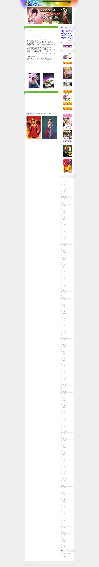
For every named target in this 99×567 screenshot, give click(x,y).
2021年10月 (64, 313)
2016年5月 (64, 464)
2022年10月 (64, 285)
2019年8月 (64, 372)
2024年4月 (64, 243)
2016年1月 (64, 473)
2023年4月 (64, 271)
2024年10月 (64, 229)
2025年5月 (64, 212)
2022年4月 (64, 299)
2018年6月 (64, 405)
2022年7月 (64, 292)
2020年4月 (64, 353)
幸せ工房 (64, 556)
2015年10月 (64, 480)
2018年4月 (64, 410)
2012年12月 (64, 525)
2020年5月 (64, 351)
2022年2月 (64, 304)
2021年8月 (64, 318)
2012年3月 (64, 532)
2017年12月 (64, 419)
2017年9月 (64, 426)
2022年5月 (64, 297)
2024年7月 (64, 236)
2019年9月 (64, 370)
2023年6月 (64, 266)
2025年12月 (64, 196)
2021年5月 (64, 325)
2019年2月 (64, 386)
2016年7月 (64, 459)
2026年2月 (64, 191)
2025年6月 (64, 210)
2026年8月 (64, 179)
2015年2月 (64, 499)
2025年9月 (64, 203)
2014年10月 (64, 508)
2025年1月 (64, 222)
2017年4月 (64, 438)
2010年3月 (64, 546)
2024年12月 (64, 224)
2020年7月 (64, 346)
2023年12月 (64, 252)
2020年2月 (64, 358)
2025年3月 (64, 217)
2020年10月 (64, 339)
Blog (70, 2)
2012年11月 (64, 527)
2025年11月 (64, 198)
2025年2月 (64, 219)
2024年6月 (64, 238)
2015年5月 (64, 492)
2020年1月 (64, 360)
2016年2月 (64, 471)
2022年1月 (64, 306)
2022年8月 (64, 290)
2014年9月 (64, 511)
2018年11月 (64, 393)
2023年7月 (64, 264)
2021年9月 (64, 316)
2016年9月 (64, 454)
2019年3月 (64, 384)
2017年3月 (64, 440)
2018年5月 (64, 407)
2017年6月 (64, 433)
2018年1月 (64, 417)
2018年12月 (64, 391)
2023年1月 (64, 278)
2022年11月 (64, 283)
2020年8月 (64, 344)
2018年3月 (64, 412)
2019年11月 (64, 365)
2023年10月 (64, 257)
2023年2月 (64, 276)
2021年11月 (64, 311)
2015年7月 (64, 487)
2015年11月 (64, 478)
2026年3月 (64, 189)
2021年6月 (64, 323)
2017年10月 (64, 424)
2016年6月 (64, 461)
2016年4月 (64, 466)
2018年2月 (64, 414)
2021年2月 (64, 332)
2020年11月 (64, 337)
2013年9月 (64, 520)
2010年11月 (64, 539)
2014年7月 (64, 513)
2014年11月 (64, 506)
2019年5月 (64, 379)
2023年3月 (64, 273)
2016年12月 (64, 447)
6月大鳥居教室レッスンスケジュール (68, 36)
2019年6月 (64, 377)
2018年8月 (64, 400)
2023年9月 (64, 259)
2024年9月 (64, 231)
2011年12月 (64, 534)
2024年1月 (64, 250)
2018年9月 (64, 398)
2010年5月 (64, 541)
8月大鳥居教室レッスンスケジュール (68, 32)
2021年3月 (64, 330)
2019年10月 (64, 367)
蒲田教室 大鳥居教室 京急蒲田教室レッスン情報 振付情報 (68, 38)
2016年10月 (64, 452)
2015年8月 (64, 485)
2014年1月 (64, 518)
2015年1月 (64, 501)
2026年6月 (64, 182)
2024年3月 (64, 245)
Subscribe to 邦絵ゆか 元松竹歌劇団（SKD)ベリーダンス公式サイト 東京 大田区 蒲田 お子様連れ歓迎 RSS (72, 1)
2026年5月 (64, 184)
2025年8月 (64, 205)
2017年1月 (64, 445)
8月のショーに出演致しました (68, 30)
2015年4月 (64, 494)
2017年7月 (64, 431)
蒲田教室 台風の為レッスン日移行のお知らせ (68, 34)
